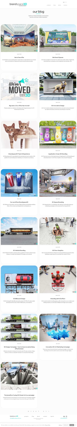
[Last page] (49, 411)
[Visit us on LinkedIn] (64, 416)
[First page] (28, 411)
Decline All (66, 425)
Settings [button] (60, 425)
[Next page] (46, 411)
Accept (72, 425)
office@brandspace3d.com (15, 418)
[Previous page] (31, 411)
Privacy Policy (47, 425)
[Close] (75, 425)
